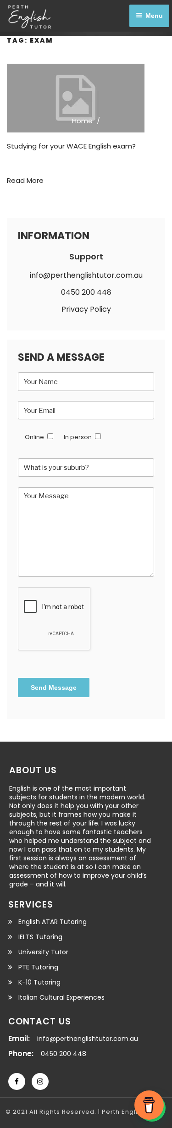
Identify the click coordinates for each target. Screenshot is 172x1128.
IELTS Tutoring (40, 936)
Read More (25, 180)
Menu (154, 15)
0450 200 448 (86, 292)
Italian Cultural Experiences (61, 997)
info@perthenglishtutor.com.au (86, 275)
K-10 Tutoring (39, 982)
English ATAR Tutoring (52, 921)
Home (82, 121)
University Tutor (43, 952)
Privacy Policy (86, 309)
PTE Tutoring (38, 967)
